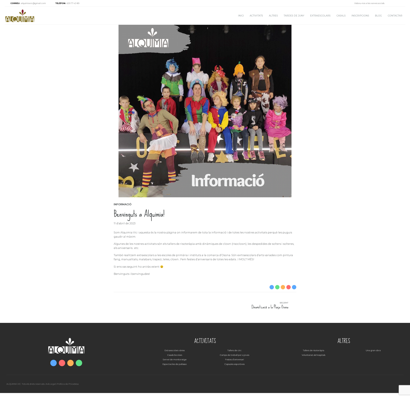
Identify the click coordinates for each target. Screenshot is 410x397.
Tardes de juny (294, 15)
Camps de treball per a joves (234, 355)
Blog (378, 15)
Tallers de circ (234, 350)
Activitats (256, 15)
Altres (273, 15)
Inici (241, 15)
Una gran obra (373, 350)
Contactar (395, 15)
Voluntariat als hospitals (313, 355)
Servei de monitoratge (175, 359)
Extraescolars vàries (175, 350)
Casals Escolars (174, 355)
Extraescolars (320, 15)
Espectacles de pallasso (175, 364)
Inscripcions (360, 15)
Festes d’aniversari (234, 359)
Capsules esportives (234, 364)
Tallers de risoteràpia (313, 350)
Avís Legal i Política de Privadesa (62, 384)
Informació (122, 204)
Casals (341, 15)
